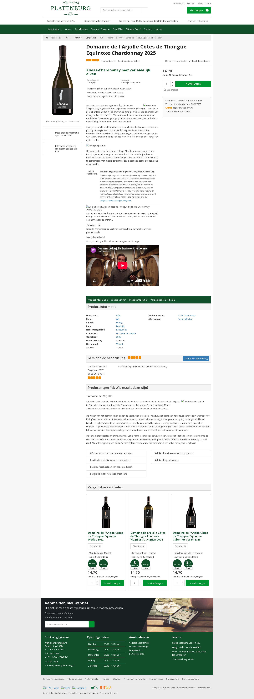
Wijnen (68, 28)
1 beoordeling (108, 61)
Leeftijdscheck (156, 679)
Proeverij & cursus (100, 28)
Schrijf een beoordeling (128, 61)
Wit (101, 38)
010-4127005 (178, 3)
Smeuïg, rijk (95, 546)
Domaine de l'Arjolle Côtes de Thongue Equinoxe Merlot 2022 (105, 536)
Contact (148, 28)
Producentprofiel (138, 299)
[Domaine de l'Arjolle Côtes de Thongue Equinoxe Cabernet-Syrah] (191, 512)
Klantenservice (204, 3)
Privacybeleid (172, 679)
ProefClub (118, 28)
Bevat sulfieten (185, 319)
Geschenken (81, 28)
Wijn (68, 38)
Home (58, 38)
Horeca (158, 28)
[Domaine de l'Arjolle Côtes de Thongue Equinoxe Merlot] (106, 512)
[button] (92, 563)
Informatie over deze (111, 453)
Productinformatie (98, 299)
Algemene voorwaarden (135, 679)
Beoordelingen (118, 299)
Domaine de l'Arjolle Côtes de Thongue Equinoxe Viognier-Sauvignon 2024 (148, 536)
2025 (118, 336)
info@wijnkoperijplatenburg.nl (60, 665)
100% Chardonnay (187, 315)
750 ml (119, 344)
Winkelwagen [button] (199, 10)
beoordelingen (108, 693)
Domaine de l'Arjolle (126, 333)
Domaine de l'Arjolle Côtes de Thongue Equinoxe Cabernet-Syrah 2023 (190, 536)
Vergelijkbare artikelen (163, 299)
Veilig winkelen (92, 679)
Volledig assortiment (139, 642)
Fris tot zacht (138, 546)
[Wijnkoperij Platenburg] (70, 8)
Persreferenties (136, 653)
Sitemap (116, 679)
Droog (119, 322)
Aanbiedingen (55, 28)
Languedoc (91, 38)
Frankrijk (77, 38)
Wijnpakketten (136, 650)
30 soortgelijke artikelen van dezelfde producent (187, 61)
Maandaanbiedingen (139, 646)
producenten (166, 460)
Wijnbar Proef (133, 28)
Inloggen (191, 3)
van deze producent (110, 460)
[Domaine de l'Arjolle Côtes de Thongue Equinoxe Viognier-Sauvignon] (148, 512)
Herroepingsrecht (190, 679)
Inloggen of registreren (54, 679)
